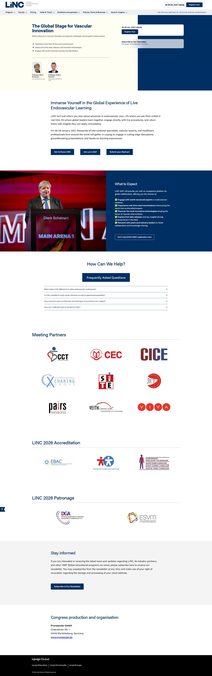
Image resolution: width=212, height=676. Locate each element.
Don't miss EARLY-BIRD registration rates (134, 237)
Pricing (33, 12)
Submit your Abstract (120, 151)
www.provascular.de (61, 637)
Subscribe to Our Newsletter (67, 586)
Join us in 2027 (90, 151)
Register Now (194, 4)
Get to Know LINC (62, 151)
